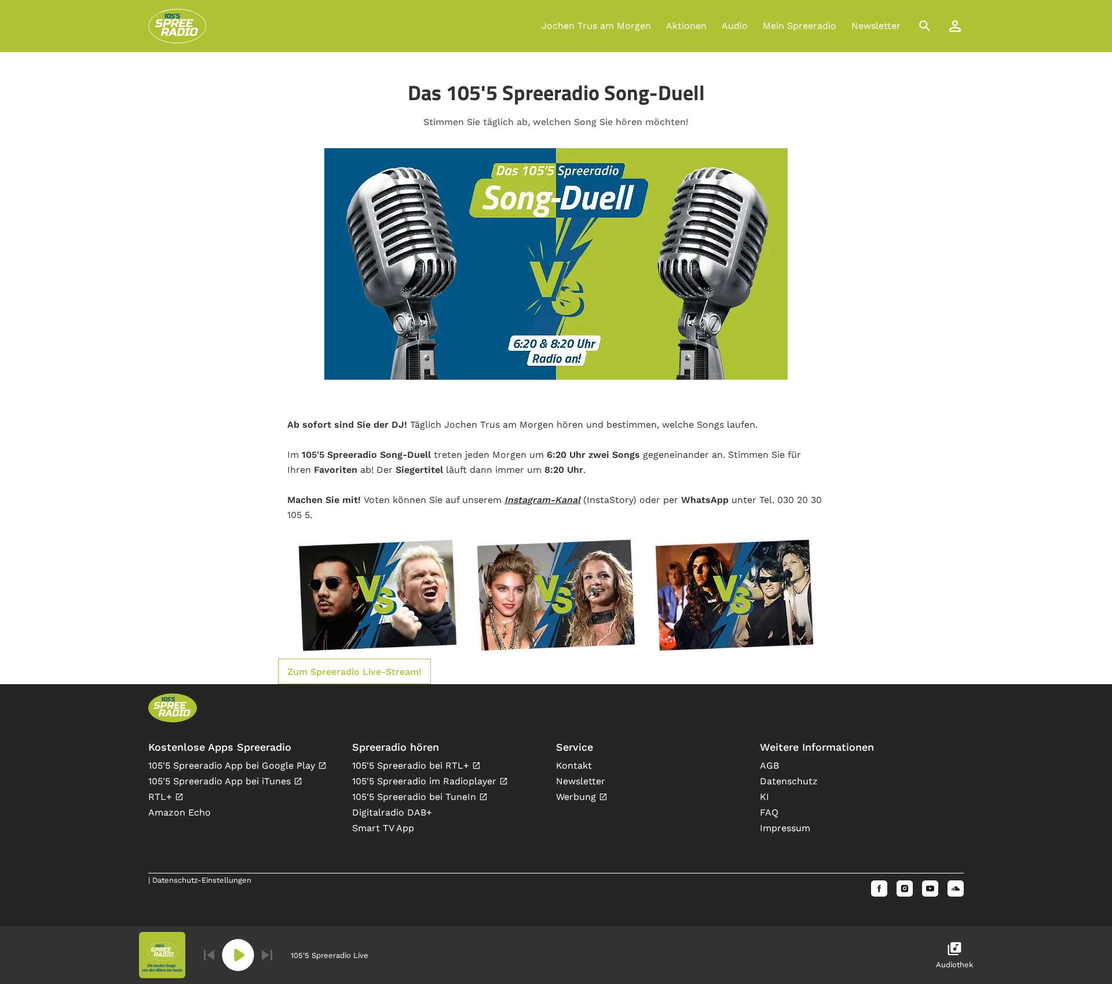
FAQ (769, 812)
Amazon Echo (179, 812)
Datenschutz (789, 781)
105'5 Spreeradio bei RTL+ (412, 765)
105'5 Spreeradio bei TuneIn (415, 796)
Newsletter (876, 25)
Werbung (577, 796)
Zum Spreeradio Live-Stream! (354, 671)
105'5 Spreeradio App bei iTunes (221, 781)
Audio (735, 25)
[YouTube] (930, 888)
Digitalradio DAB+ (392, 812)
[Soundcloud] (956, 888)
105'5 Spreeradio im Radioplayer (425, 781)
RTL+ (161, 796)
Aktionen (686, 25)
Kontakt (574, 765)
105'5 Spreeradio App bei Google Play (233, 765)
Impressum (785, 828)
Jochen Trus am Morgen (596, 25)
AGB (769, 765)
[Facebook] (879, 888)
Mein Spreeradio (799, 25)
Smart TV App (383, 828)
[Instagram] (905, 888)
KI (764, 796)
